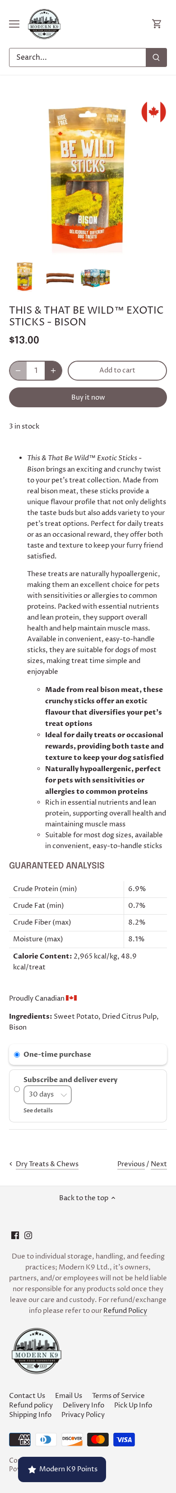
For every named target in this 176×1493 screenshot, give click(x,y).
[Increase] (53, 370)
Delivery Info (83, 1405)
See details (38, 1110)
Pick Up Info (133, 1405)
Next (159, 1164)
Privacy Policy (83, 1415)
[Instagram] (28, 1235)
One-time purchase (57, 1054)
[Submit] (156, 57)
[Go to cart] (157, 24)
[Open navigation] (14, 24)
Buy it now (88, 397)
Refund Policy (125, 1311)
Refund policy (31, 1405)
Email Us (68, 1396)
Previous (131, 1164)
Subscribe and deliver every (71, 1079)
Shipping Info (30, 1415)
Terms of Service (118, 1396)
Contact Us (27, 1396)
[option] (25, 276)
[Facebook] (15, 1235)
